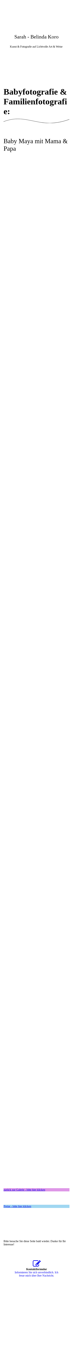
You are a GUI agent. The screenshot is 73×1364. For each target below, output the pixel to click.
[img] (36, 13)
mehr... (7, 1165)
